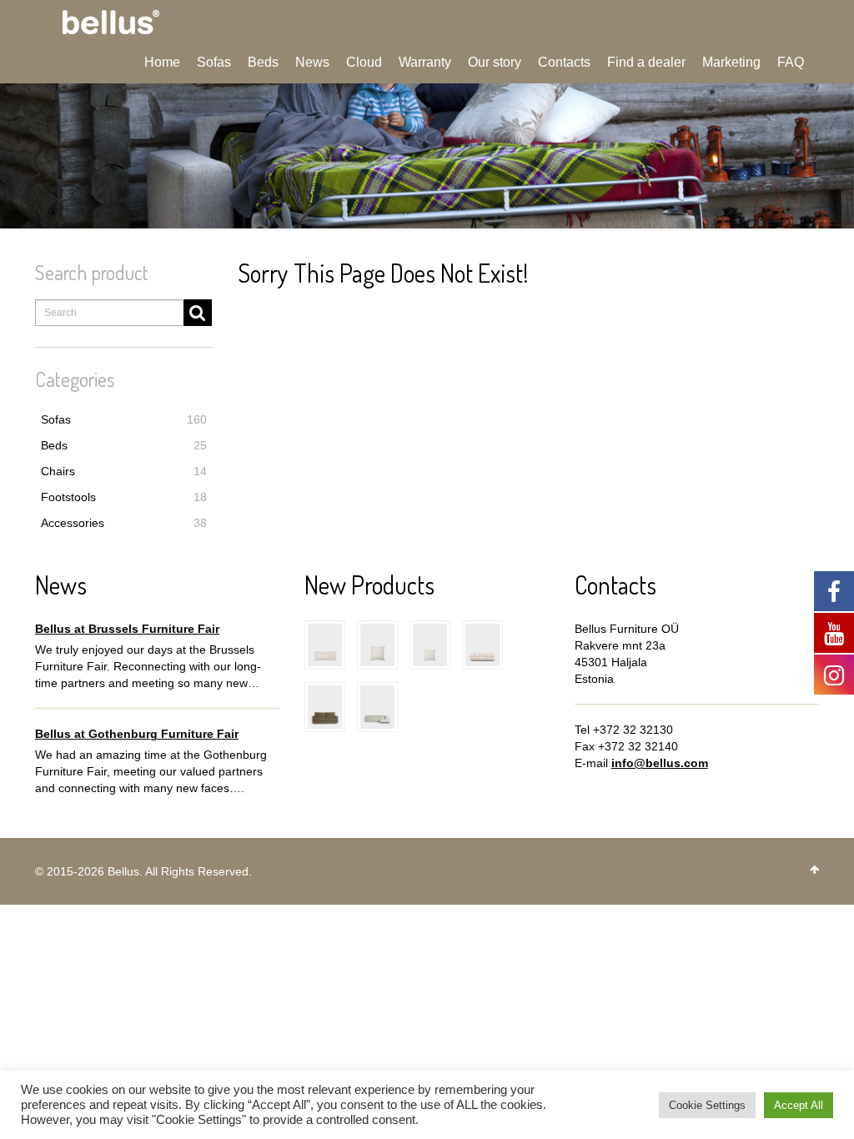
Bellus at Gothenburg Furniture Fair (137, 733)
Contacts (564, 62)
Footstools (124, 497)
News (312, 62)
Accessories (124, 522)
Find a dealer (646, 62)
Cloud (364, 62)
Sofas (214, 62)
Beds (263, 62)
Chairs (124, 471)
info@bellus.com (659, 763)
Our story (494, 62)
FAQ (790, 62)
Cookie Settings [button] (707, 1105)
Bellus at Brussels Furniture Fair (127, 628)
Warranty (425, 62)
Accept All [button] (798, 1105)
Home (162, 62)
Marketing (731, 62)
